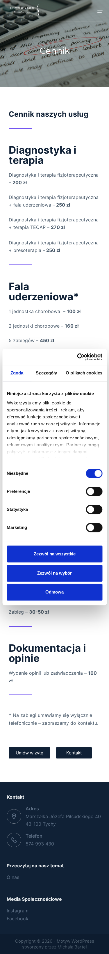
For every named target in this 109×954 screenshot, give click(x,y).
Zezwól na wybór (54, 573)
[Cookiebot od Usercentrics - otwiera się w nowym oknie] (77, 357)
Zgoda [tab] (17, 372)
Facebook (17, 918)
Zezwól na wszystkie (55, 553)
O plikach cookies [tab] (84, 372)
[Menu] (100, 10)
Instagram (17, 911)
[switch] (94, 491)
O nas (13, 877)
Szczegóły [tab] (46, 372)
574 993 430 (40, 844)
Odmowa (54, 591)
